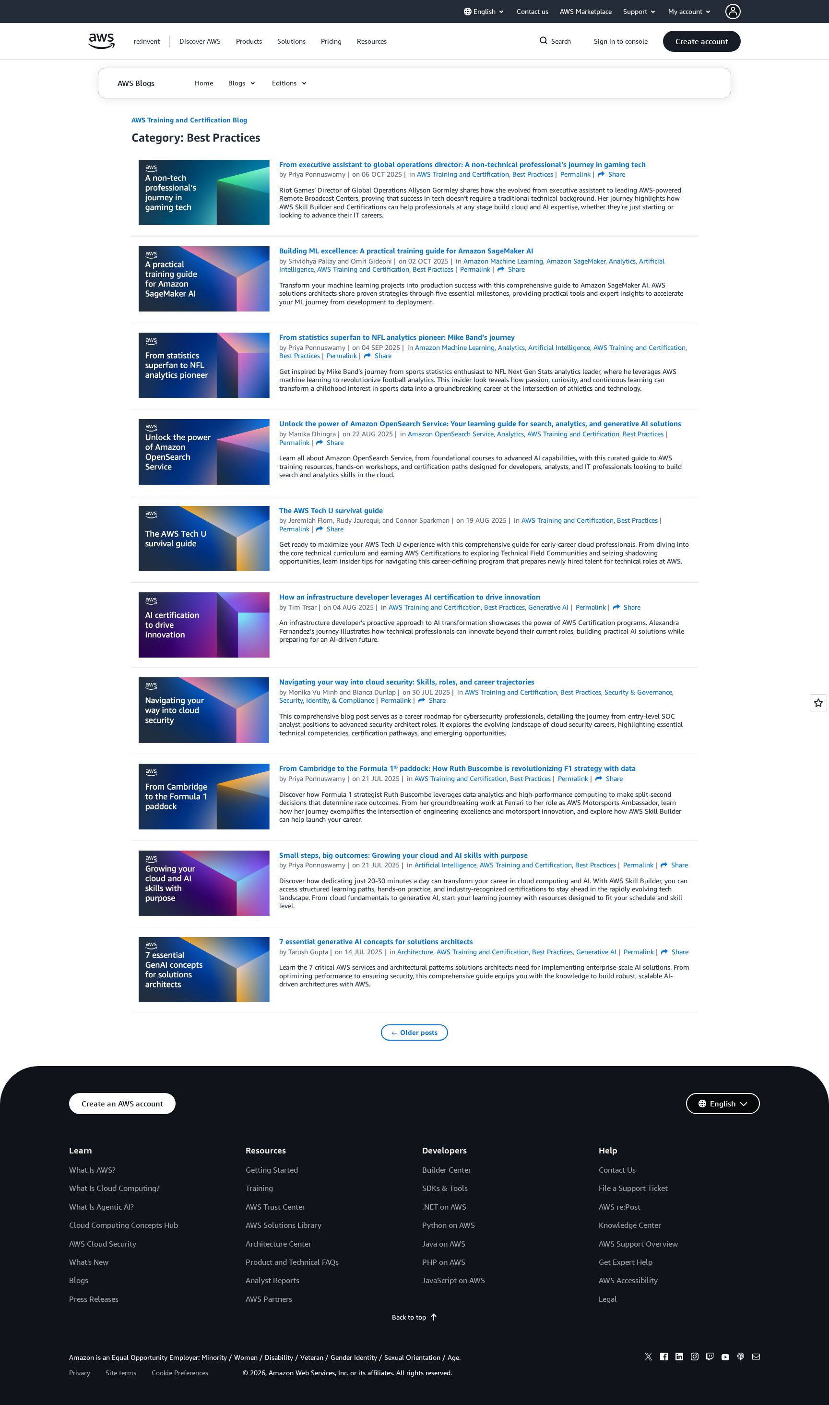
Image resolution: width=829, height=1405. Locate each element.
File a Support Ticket (633, 1188)
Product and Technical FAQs (292, 1262)
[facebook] (664, 1358)
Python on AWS (448, 1225)
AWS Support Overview (638, 1244)
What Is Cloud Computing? (114, 1188)
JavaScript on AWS (453, 1280)
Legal (608, 1299)
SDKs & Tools (445, 1188)
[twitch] (710, 1358)
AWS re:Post (619, 1207)
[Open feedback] (818, 702)
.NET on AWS (444, 1207)
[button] (200, 41)
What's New (88, 1262)
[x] (648, 1358)
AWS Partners (269, 1299)
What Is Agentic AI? (101, 1207)
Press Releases (93, 1299)
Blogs (78, 1280)
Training (259, 1188)
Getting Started (272, 1170)
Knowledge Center (630, 1225)
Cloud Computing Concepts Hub (123, 1225)
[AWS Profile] (733, 11)
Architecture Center (278, 1244)
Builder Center (446, 1170)
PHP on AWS (443, 1262)
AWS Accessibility (628, 1280)
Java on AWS (443, 1244)
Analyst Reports (272, 1280)
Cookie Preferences (180, 1373)
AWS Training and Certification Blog (189, 120)
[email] (756, 1358)
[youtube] (725, 1358)
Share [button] (615, 174)
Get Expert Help (625, 1262)
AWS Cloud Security (102, 1244)
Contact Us (617, 1170)
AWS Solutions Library (283, 1225)
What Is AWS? (92, 1170)
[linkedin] (679, 1358)
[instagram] (695, 1358)
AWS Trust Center (275, 1207)
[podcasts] (741, 1358)
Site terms (121, 1373)
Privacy (79, 1373)
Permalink (575, 174)
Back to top (409, 1317)
